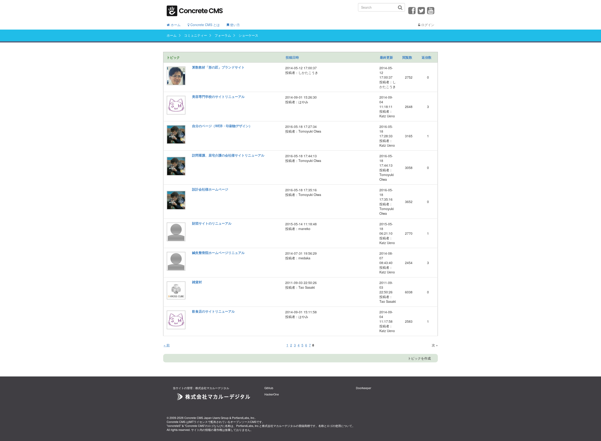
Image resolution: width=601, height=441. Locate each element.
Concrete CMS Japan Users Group (206, 418)
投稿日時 (292, 57)
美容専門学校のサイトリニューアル (218, 96)
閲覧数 (407, 57)
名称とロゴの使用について (335, 426)
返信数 (426, 57)
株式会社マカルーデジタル (279, 426)
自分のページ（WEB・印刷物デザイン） (222, 125)
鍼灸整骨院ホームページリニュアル (218, 252)
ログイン (427, 24)
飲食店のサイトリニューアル (213, 311)
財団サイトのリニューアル (211, 223)
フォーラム (223, 35)
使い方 (234, 24)
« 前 (167, 345)
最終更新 (386, 57)
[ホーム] (195, 9)
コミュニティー (195, 35)
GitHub (268, 388)
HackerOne (271, 394)
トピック (173, 57)
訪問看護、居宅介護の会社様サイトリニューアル (228, 155)
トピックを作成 (419, 358)
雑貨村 (197, 282)
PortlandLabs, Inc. (243, 418)
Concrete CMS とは (204, 24)
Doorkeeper (363, 388)
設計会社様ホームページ (210, 189)
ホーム (175, 24)
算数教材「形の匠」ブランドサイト (218, 67)
